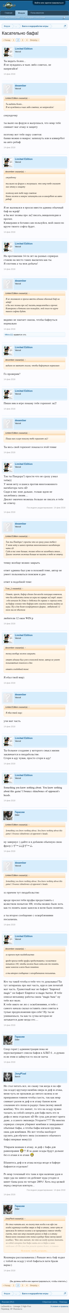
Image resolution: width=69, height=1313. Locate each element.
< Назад (6, 40)
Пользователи (37, 13)
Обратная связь (49, 1302)
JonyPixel (20, 1073)
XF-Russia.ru (16, 1309)
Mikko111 (9, 334)
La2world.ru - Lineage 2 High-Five (16, 1306)
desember (20, 85)
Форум (21, 13)
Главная (8, 13)
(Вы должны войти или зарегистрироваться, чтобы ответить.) (38, 1281)
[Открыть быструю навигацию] (65, 26)
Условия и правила (59, 1306)
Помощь (63, 1302)
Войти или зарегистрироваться (49, 3)
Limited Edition (24, 48)
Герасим (20, 812)
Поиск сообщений (11, 18)
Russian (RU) (8, 1302)
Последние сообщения (34, 18)
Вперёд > (34, 40)
